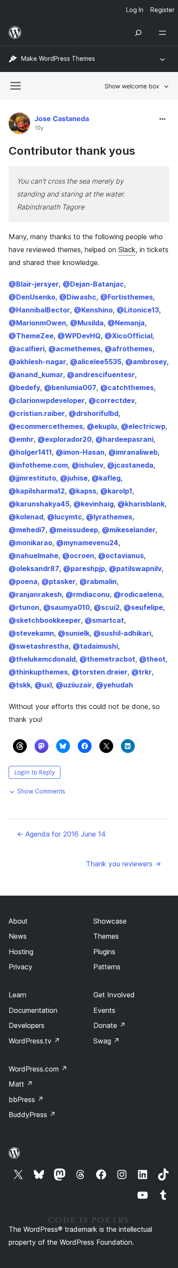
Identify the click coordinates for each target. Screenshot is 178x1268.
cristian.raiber (37, 413)
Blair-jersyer (34, 284)
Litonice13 (138, 310)
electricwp (143, 426)
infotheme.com (38, 465)
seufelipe (143, 607)
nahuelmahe (33, 555)
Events (104, 1010)
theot (152, 659)
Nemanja (126, 323)
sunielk (73, 633)
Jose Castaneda (62, 118)
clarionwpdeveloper (47, 400)
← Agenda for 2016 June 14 (61, 834)
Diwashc (77, 297)
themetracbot (107, 659)
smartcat (104, 620)
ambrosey (146, 361)
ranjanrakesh (35, 594)
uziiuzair (74, 685)
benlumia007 (70, 387)
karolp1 (116, 491)
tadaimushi (95, 646)
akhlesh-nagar (37, 361)
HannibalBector (39, 310)
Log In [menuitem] (134, 9)
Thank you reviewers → (123, 863)
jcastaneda (130, 465)
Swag (106, 1041)
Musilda (87, 323)
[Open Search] (138, 33)
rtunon (24, 607)
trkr (141, 672)
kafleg (106, 478)
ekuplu (102, 426)
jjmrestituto (32, 478)
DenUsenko (32, 297)
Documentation (33, 1010)
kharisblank (141, 504)
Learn (17, 994)
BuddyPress (32, 1114)
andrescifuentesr (101, 374)
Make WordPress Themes (58, 58)
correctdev (112, 400)
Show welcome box (132, 86)
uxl (43, 685)
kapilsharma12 (37, 491)
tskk (20, 685)
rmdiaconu (88, 594)
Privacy (20, 966)
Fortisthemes (126, 297)
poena (23, 581)
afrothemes (129, 348)
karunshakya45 (39, 504)
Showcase (110, 921)
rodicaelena (138, 594)
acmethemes (74, 348)
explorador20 (65, 439)
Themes (106, 936)
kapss (82, 491)
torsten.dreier (99, 672)
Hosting (21, 951)
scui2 (107, 607)
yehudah (114, 685)
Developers (26, 1025)
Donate (109, 1025)
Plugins (104, 951)
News (18, 936)
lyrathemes (109, 516)
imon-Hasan (80, 452)
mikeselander (129, 529)
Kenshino (93, 310)
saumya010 (66, 607)
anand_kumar (36, 374)
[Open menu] (164, 33)
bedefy (24, 387)
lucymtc (64, 516)
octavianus (121, 555)
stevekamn (31, 633)
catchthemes (127, 387)
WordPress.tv (34, 1041)
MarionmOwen (37, 323)
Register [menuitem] (162, 9)
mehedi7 (27, 529)
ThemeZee (31, 335)
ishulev (87, 465)
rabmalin (98, 581)
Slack (127, 249)
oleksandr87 (34, 568)
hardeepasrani (124, 439)
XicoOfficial (129, 335)
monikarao (30, 542)
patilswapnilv (135, 568)
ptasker (58, 581)
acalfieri (26, 348)
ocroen (78, 555)
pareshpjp (84, 568)
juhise (74, 478)
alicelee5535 (95, 361)
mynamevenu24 (87, 542)
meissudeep (73, 529)
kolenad (26, 516)
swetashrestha (39, 646)
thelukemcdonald (42, 659)
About (18, 921)
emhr (21, 439)
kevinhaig (93, 504)
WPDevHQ (79, 335)
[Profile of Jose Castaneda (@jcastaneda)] (19, 125)
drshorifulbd (93, 413)
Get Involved (114, 994)
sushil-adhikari (122, 633)
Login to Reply (34, 772)
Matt (21, 1084)
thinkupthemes (38, 672)
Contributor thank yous (72, 150)
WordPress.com (38, 1069)
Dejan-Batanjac (93, 284)
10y (39, 128)
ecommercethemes (46, 426)
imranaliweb (133, 452)
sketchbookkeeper (45, 620)
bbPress (26, 1099)
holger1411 (30, 452)
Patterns (107, 966)
